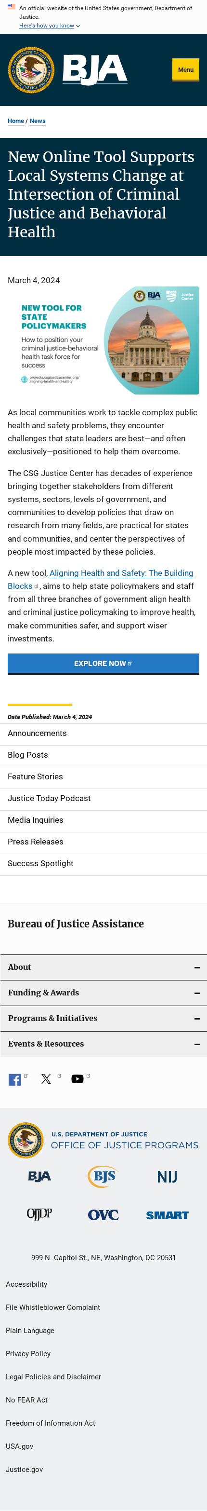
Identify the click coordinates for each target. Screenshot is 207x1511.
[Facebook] (18, 1082)
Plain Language (30, 1330)
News (38, 120)
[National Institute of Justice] (167, 1184)
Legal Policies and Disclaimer (53, 1377)
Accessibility (26, 1284)
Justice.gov (24, 1469)
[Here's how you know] (103, 17)
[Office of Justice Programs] (31, 70)
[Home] (95, 70)
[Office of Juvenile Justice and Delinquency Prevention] (39, 1223)
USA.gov (19, 1446)
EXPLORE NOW (100, 663)
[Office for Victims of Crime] (103, 1222)
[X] (50, 1082)
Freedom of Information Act (50, 1423)
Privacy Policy (28, 1353)
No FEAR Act (27, 1400)
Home (16, 120)
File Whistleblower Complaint (53, 1307)
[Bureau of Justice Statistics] (103, 1190)
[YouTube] (80, 1082)
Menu (186, 69)
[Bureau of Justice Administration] (39, 1184)
